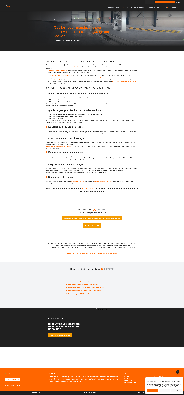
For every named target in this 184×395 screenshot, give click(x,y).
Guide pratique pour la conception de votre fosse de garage (92, 218)
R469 (78, 66)
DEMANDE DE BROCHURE (60, 335)
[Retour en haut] (177, 372)
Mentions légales (90, 393)
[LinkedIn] (176, 2)
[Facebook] (181, 2)
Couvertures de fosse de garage (135, 7)
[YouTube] (179, 2)
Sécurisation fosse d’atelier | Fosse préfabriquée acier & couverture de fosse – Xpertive (82, 18)
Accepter (152, 390)
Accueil (56, 18)
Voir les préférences (176, 390)
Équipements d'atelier (154, 7)
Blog (165, 7)
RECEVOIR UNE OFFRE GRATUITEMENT (165, 2)
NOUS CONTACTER (92, 225)
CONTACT (142, 2)
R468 (73, 66)
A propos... (174, 7)
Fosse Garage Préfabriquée (115, 7)
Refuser (164, 390)
